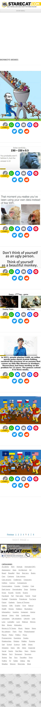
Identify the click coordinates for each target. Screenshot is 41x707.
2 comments (5, 127)
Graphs (17, 605)
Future (4, 602)
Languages (6, 618)
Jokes (11, 615)
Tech (10, 654)
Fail (12, 596)
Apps (14, 570)
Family (27, 596)
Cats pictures (6, 580)
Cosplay (17, 586)
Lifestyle (27, 618)
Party (15, 631)
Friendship (13, 599)
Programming (6, 638)
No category (6, 631)
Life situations (17, 618)
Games (4, 605)
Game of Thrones (23, 602)
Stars (26, 651)
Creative (25, 586)
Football (4, 599)
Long (3, 622)
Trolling (4, 661)
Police (11, 635)
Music (20, 628)
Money (9, 625)
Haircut (30, 605)
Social (4, 651)
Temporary (18, 654)
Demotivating (17, 589)
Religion (16, 641)
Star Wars (18, 651)
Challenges (17, 580)
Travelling (23, 657)
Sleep (24, 648)
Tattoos (4, 654)
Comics (12, 583)
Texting (4, 657)
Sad (3, 644)
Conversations (7, 586)
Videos (22, 661)
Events (18, 593)
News (34, 628)
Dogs (26, 589)
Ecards (10, 593)
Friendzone (23, 599)
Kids (17, 615)
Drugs (4, 593)
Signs (13, 648)
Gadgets (12, 602)
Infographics (6, 612)
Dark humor (6, 589)
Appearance (6, 570)
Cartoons (10, 576)
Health (4, 609)
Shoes (30, 644)
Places (4, 635)
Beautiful (11, 573)
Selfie (24, 644)
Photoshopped (29, 631)
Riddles (24, 641)
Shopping (5, 648)
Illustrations (28, 609)
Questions (17, 638)
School (9, 644)
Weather (5, 664)
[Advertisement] (20, 34)
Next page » (20, 540)
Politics (18, 635)
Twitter (15, 661)
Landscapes (25, 615)
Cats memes (20, 576)
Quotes (25, 638)
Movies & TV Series (9, 628)
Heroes (11, 609)
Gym (24, 605)
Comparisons (22, 583)
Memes (33, 622)
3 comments (5, 175)
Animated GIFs (30, 567)
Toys (15, 657)
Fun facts (32, 599)
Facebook (5, 596)
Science (17, 644)
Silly (18, 648)
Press (25, 635)
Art (30, 570)
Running (32, 641)
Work (29, 664)
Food (34, 596)
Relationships (6, 641)
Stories (33, 651)
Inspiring (16, 612)
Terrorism (27, 654)
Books (33, 573)
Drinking (33, 589)
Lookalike (10, 622)
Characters (28, 580)
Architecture (22, 570)
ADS (12, 567)
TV (10, 661)
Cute (32, 586)
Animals (19, 567)
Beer (18, 573)
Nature (27, 628)
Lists (33, 618)
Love (18, 622)
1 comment (4, 377)
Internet (4, 615)
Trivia (30, 657)
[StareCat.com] (20, 4)
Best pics (25, 573)
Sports (10, 651)
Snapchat (31, 648)
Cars (3, 576)
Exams (25, 593)
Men (3, 625)
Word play (21, 664)
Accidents (5, 567)
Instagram (24, 612)
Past (20, 631)
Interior (32, 612)
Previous (10, 534)
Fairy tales (19, 596)
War (28, 661)
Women (13, 664)
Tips (10, 657)
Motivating (18, 625)
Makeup (25, 622)
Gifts (11, 605)
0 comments (5, 231)
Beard (4, 573)
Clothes (4, 583)
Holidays (19, 609)
